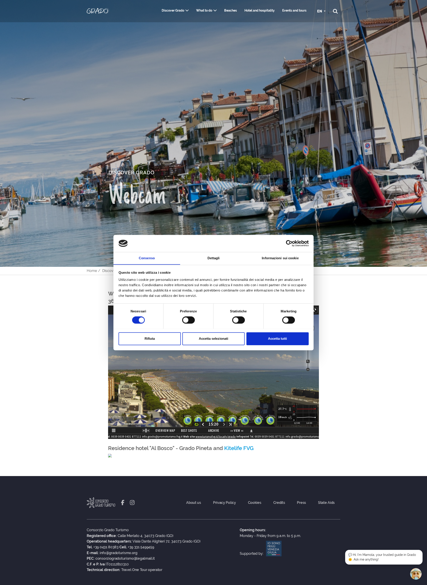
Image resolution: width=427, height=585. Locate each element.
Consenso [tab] (147, 258)
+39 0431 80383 (106, 547)
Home (92, 271)
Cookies (254, 503)
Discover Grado (173, 10)
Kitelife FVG (239, 448)
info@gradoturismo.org (118, 553)
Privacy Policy (224, 503)
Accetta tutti (277, 338)
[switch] (188, 320)
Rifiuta (150, 338)
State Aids (326, 503)
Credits (279, 503)
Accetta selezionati (213, 338)
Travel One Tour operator (141, 570)
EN (320, 11)
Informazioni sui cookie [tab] (280, 258)
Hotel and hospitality (259, 10)
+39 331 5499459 (141, 547)
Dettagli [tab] (213, 258)
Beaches (230, 10)
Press (301, 503)
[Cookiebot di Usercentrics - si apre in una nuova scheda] (289, 243)
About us (193, 503)
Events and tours (294, 10)
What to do (204, 10)
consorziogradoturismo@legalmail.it (125, 558)
